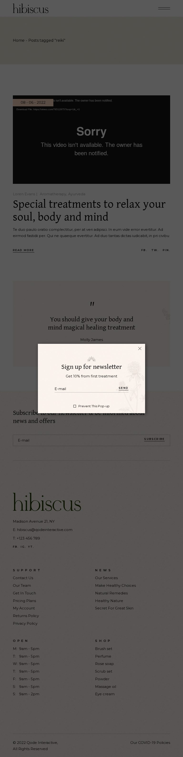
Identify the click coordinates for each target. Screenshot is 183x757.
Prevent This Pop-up (94, 406)
